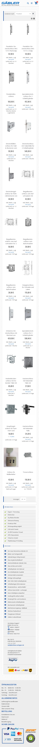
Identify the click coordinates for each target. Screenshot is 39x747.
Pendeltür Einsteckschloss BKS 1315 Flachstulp (11, 48)
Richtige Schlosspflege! (14, 578)
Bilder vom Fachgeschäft (15, 554)
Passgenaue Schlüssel (14, 614)
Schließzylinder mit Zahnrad (16, 569)
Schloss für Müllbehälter (11, 473)
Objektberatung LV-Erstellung (15, 541)
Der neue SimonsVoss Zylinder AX (18, 551)
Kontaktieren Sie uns (8, 714)
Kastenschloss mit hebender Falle (28, 428)
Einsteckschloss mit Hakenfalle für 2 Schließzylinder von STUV (28, 147)
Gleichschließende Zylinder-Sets (17, 563)
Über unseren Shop (8, 709)
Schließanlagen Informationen (16, 584)
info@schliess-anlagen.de (16, 645)
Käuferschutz (11, 515)
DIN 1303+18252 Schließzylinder (17, 581)
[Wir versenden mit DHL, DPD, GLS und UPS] (20, 672)
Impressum (5, 717)
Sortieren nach (9, 14)
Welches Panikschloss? (14, 611)
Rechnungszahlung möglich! (15, 526)
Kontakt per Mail (12, 523)
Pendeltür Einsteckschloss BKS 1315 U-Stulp (28, 48)
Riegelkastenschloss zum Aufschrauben (28, 241)
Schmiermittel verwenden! (15, 575)
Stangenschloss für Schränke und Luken (28, 287)
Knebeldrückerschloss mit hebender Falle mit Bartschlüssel (11, 381)
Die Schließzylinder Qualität (16, 572)
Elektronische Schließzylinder (16, 602)
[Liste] (34, 18)
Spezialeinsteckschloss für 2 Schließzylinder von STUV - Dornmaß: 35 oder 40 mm (28, 99)
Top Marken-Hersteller (13, 517)
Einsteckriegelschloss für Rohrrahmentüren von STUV (11, 194)
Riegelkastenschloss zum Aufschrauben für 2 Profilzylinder (11, 242)
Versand (11, 59)
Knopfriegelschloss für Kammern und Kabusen (11, 429)
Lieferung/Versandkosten (10, 701)
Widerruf (4, 719)
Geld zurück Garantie (13, 529)
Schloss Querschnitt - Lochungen (17, 590)
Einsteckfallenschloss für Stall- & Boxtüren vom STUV (11, 147)
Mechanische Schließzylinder (16, 605)
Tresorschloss (28, 472)
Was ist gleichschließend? (15, 560)
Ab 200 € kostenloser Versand (15, 532)
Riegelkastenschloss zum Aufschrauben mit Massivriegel (28, 194)
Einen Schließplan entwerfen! (16, 593)
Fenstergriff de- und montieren (17, 599)
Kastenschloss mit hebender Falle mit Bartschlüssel (28, 381)
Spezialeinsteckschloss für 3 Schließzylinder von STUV (28, 334)
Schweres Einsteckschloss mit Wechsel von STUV (11, 334)
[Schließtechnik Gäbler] (10, 3)
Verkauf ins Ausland (13, 538)
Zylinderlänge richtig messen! (16, 557)
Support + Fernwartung (13, 512)
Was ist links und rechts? (15, 566)
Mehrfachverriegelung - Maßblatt (17, 608)
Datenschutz (6, 704)
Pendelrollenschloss (11, 95)
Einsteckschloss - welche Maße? (17, 587)
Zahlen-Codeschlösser (14, 617)
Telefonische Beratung (13, 520)
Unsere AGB (5, 706)
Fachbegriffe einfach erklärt (16, 596)
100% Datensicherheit (13, 535)
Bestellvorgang (6, 722)
